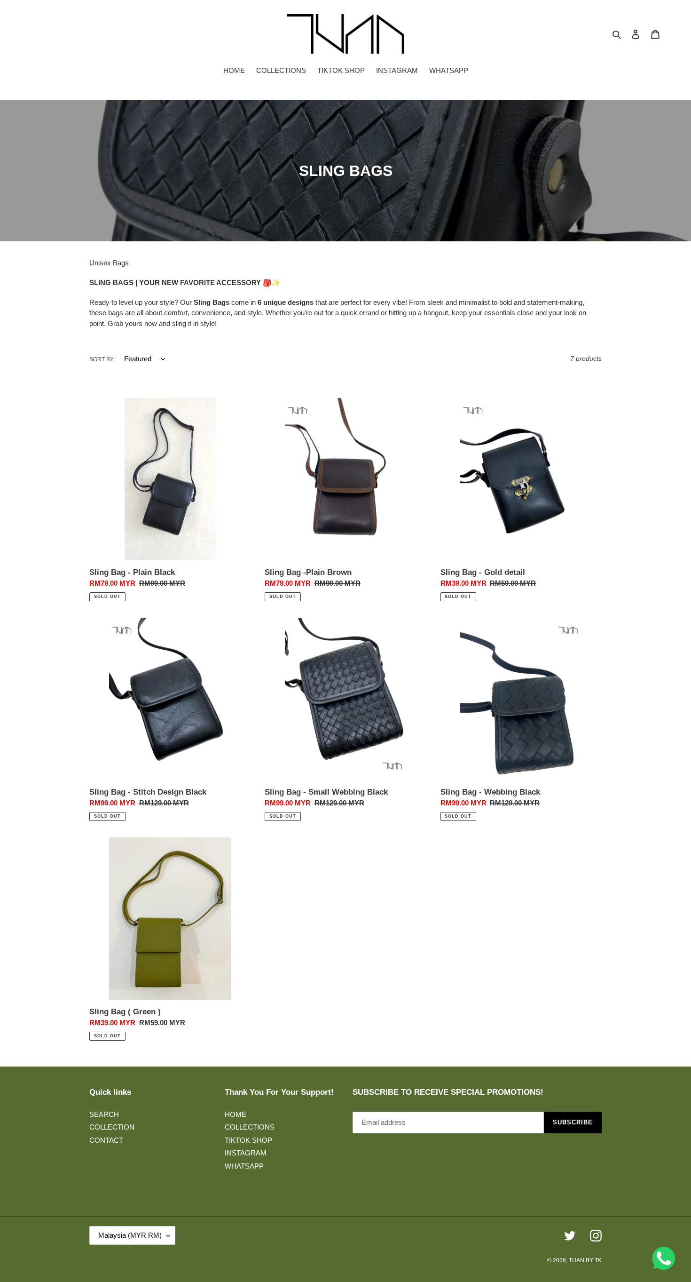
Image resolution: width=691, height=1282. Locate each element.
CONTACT (106, 1140)
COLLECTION (111, 1127)
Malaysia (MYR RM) (130, 1235)
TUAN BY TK (585, 1260)
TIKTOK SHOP (248, 1140)
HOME (235, 1114)
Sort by (101, 359)
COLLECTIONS (250, 1127)
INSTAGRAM (246, 1153)
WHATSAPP (244, 1166)
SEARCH (104, 1114)
